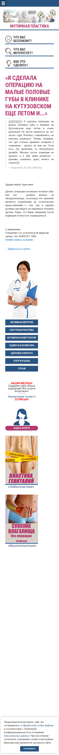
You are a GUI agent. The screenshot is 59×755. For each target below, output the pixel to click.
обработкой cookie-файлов (37, 725)
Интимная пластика (29, 26)
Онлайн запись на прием (19, 239)
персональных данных (16, 735)
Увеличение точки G (21, 396)
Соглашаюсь (29, 749)
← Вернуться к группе (17, 248)
